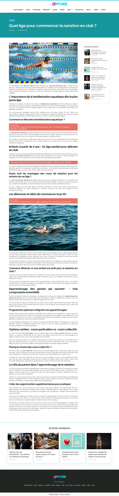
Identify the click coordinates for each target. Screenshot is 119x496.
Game (69, 9)
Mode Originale (18, 9)
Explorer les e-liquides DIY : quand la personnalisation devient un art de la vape (98, 77)
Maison (62, 9)
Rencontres (79, 9)
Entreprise (36, 9)
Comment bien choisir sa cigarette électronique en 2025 (98, 96)
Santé (28, 9)
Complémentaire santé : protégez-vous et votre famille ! (99, 69)
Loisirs (103, 9)
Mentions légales (53, 494)
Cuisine (55, 9)
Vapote (88, 9)
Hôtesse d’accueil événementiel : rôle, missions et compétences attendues (98, 52)
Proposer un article (65, 494)
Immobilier (46, 9)
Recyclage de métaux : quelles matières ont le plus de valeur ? (99, 60)
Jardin (96, 9)
